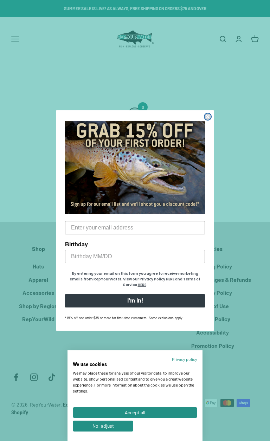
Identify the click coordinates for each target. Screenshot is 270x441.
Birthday (76, 244)
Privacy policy (184, 359)
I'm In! (135, 301)
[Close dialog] (207, 116)
